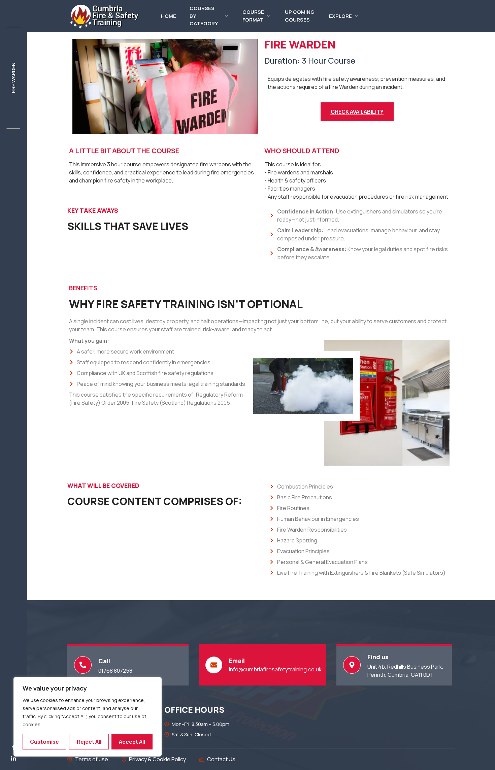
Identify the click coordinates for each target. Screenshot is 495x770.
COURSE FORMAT (253, 16)
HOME (168, 16)
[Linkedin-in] (13, 758)
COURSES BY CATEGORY (204, 16)
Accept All (132, 741)
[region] (87, 717)
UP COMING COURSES (300, 16)
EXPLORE (340, 16)
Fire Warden (13, 78)
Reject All (89, 741)
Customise (44, 741)
